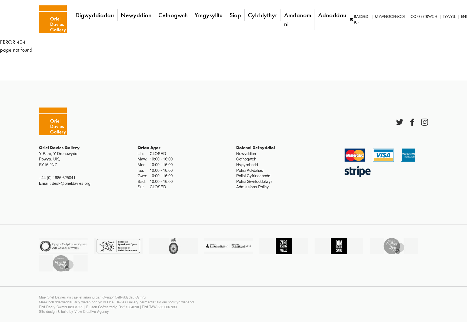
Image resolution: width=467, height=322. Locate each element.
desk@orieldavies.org (71, 183)
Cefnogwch (173, 15)
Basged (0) (361, 19)
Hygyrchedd (247, 164)
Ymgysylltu (209, 15)
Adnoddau (332, 15)
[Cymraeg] (53, 19)
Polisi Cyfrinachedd (253, 175)
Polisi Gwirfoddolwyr (254, 181)
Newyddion (136, 15)
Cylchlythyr (262, 15)
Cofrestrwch (424, 16)
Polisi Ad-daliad (249, 170)
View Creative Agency (91, 311)
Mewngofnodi (390, 16)
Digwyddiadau (94, 15)
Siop (235, 15)
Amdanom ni (297, 19)
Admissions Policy (252, 186)
